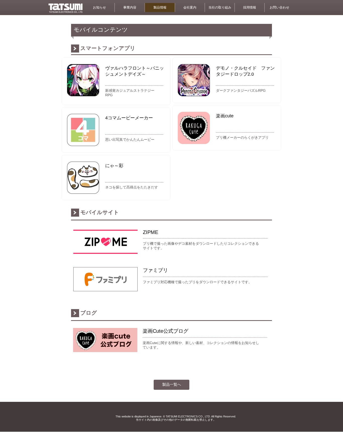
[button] (279, 7)
